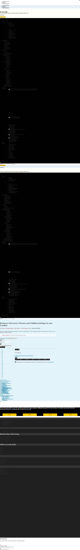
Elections (10, 31)
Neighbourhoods (5, 54)
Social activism (11, 145)
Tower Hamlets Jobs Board (6, 422)
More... (3, 143)
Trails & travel (6, 49)
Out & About (4, 40)
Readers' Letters (5, 424)
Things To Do (6, 42)
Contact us (1, 463)
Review (19, 355)
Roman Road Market (8, 85)
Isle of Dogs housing (13, 191)
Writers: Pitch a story (5, 431)
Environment (11, 26)
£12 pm (50, 414)
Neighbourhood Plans (13, 30)
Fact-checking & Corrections (4, 471)
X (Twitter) (1, 448)
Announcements (11, 135)
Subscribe (2, 15)
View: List (47, 359)
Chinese (8, 75)
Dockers (8, 74)
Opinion (3, 87)
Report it (4, 160)
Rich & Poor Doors (12, 38)
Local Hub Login (5, 1)
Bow (29, 328)
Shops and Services (12, 132)
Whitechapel (6, 55)
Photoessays (11, 152)
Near (1, 343)
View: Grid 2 (23, 359)
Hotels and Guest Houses (7, 399)
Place (25, 355)
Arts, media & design (13, 293)
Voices (10, 151)
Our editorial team (3, 460)
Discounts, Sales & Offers (13, 136)
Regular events (11, 125)
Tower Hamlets (24, 328)
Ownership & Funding (3, 461)
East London (17, 328)
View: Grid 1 (17, 359)
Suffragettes (9, 82)
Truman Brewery (12, 34)
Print (3, 142)
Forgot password (5, 3)
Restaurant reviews (7, 47)
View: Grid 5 (42, 359)
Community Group (4, 382)
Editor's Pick (6, 44)
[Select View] (16, 358)
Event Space (4, 397)
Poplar (5, 68)
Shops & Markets (7, 43)
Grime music (9, 81)
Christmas (6, 45)
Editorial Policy (2, 470)
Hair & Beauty (3, 386)
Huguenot (8, 66)
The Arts (5, 52)
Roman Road (6, 76)
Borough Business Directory (6, 423)
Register (3, 2)
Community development (13, 140)
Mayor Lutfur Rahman (12, 33)
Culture (3, 50)
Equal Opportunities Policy (4, 474)
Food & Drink (6, 41)
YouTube (1, 453)
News (3, 21)
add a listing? (51, 362)
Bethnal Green (6, 62)
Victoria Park (6, 84)
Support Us (2, 17)
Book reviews (6, 46)
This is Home (11, 304)
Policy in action (11, 147)
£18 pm (70, 414)
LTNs (10, 29)
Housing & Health (12, 179)
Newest (22, 355)
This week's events (12, 124)
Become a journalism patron (4, 439)
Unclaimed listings (29, 355)
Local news (9, 69)
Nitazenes (10, 35)
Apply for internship (3, 462)
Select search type (4, 338)
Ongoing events (11, 128)
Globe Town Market (7, 86)
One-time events (12, 281)
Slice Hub (4, 88)
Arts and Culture (3, 379)
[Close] (0, 548)
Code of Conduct (3, 469)
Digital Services (5, 396)
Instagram (1, 449)
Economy (10, 23)
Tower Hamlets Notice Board (6, 421)
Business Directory (10, 328)
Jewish (8, 214)
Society (5, 51)
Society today (11, 146)
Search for (2, 339)
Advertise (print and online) (4, 440)
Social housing (9, 73)
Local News (9, 56)
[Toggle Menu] (0, 173)
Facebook (1, 447)
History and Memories (8, 53)
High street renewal (12, 144)
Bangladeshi (9, 61)
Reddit (1, 452)
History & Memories (12, 148)
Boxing (8, 67)
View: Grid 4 (35, 359)
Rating (16, 349)
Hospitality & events (12, 141)
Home (3, 328)
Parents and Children (4, 391)
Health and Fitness (12, 131)
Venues (1, 394)
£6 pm (30, 414)
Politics (10, 22)
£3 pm (9, 414)
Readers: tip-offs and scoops (7, 430)
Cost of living (11, 32)
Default (16, 356)
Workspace (4, 400)
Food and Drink (11, 133)
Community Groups (12, 130)
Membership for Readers (4, 438)
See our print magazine (3, 441)
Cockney (8, 80)
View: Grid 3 (29, 359)
